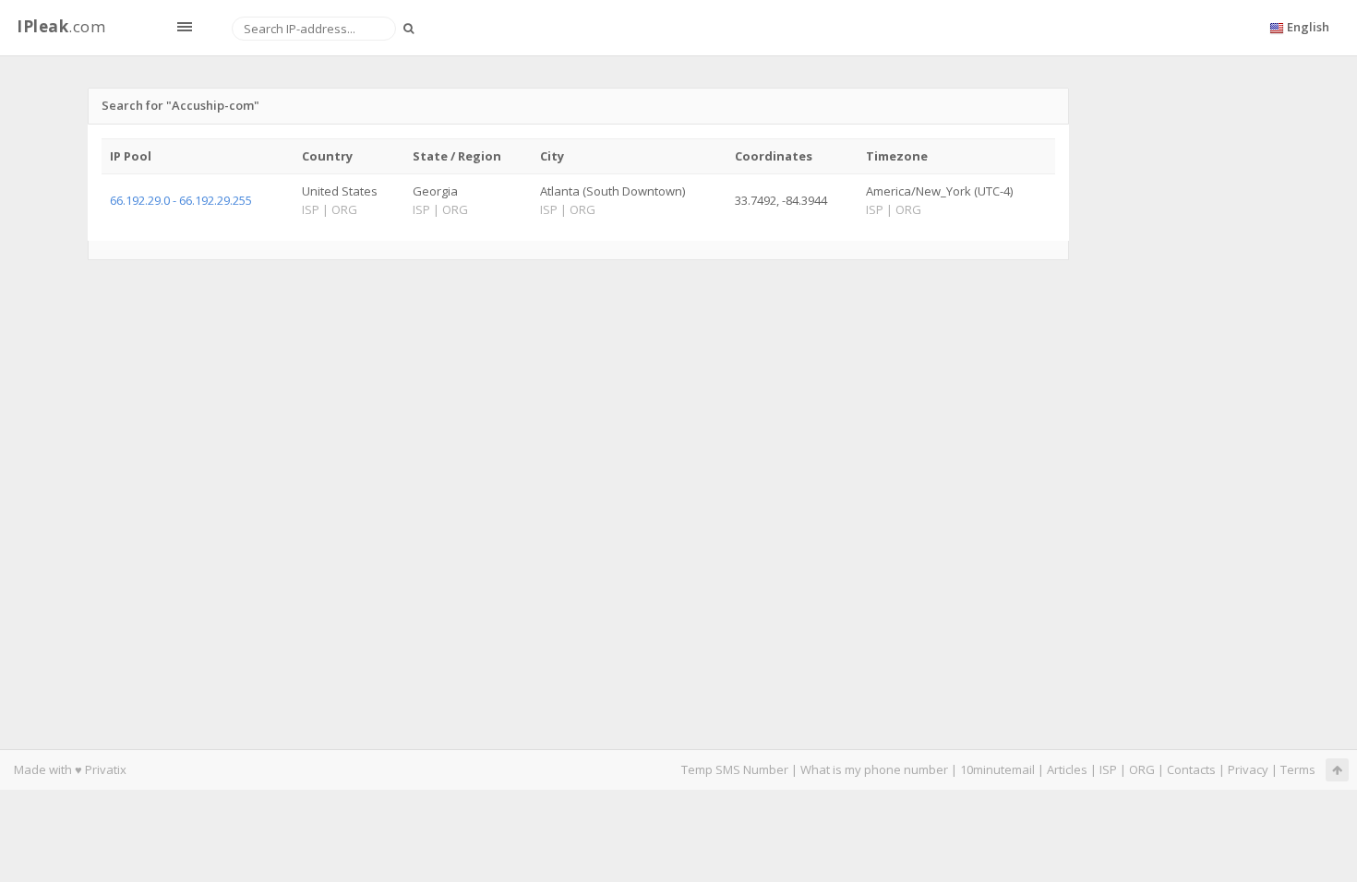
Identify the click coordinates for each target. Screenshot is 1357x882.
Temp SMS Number (734, 769)
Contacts (1191, 769)
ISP (1108, 769)
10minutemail (997, 769)
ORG (1142, 769)
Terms (1297, 769)
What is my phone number (874, 769)
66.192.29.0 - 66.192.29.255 (181, 200)
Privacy (1248, 769)
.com (61, 26)
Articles (1067, 769)
